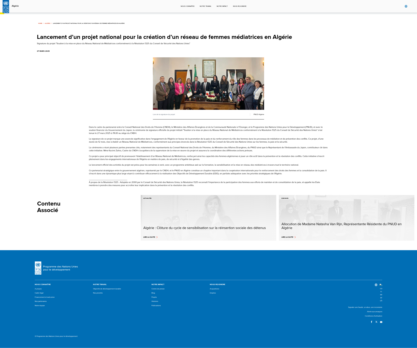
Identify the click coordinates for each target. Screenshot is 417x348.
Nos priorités (98, 293)
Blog (153, 293)
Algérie (15, 6)
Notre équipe (40, 305)
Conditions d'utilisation (373, 316)
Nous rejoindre (240, 6)
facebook (372, 322)
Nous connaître (187, 6)
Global (406, 6)
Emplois (213, 293)
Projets (154, 297)
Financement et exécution (45, 297)
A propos (38, 289)
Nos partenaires (41, 301)
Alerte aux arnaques (374, 311)
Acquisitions (214, 289)
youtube (381, 322)
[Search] (381, 293)
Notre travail (205, 6)
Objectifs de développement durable (107, 289)
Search (410, 6)
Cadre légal (39, 293)
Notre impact (222, 6)
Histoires (154, 301)
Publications (156, 305)
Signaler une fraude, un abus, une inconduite (365, 307)
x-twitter (376, 322)
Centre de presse (158, 289)
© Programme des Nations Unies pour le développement (56, 336)
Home (40, 23)
